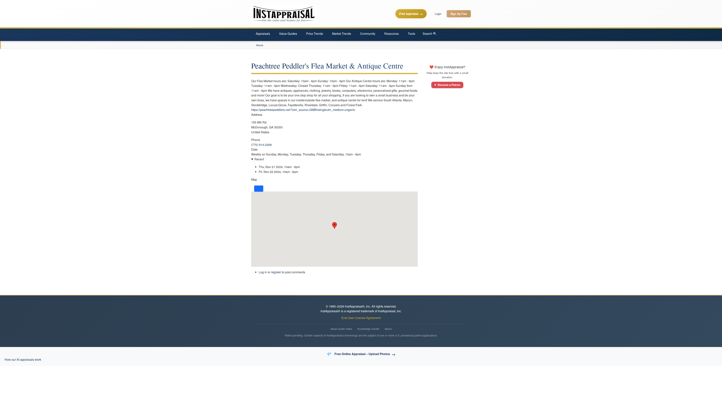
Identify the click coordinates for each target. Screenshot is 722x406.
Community (367, 33)
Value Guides (288, 33)
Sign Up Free (458, 14)
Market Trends (341, 33)
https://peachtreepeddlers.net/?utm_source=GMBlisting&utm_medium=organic (303, 110)
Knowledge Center (368, 329)
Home (259, 45)
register (276, 272)
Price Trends (314, 33)
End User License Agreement (361, 318)
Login (438, 14)
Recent (259, 159)
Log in (263, 272)
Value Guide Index (341, 329)
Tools (411, 33)
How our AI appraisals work (23, 359)
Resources (391, 33)
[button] (334, 225)
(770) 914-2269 (261, 144)
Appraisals (263, 33)
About (388, 329)
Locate (258, 189)
